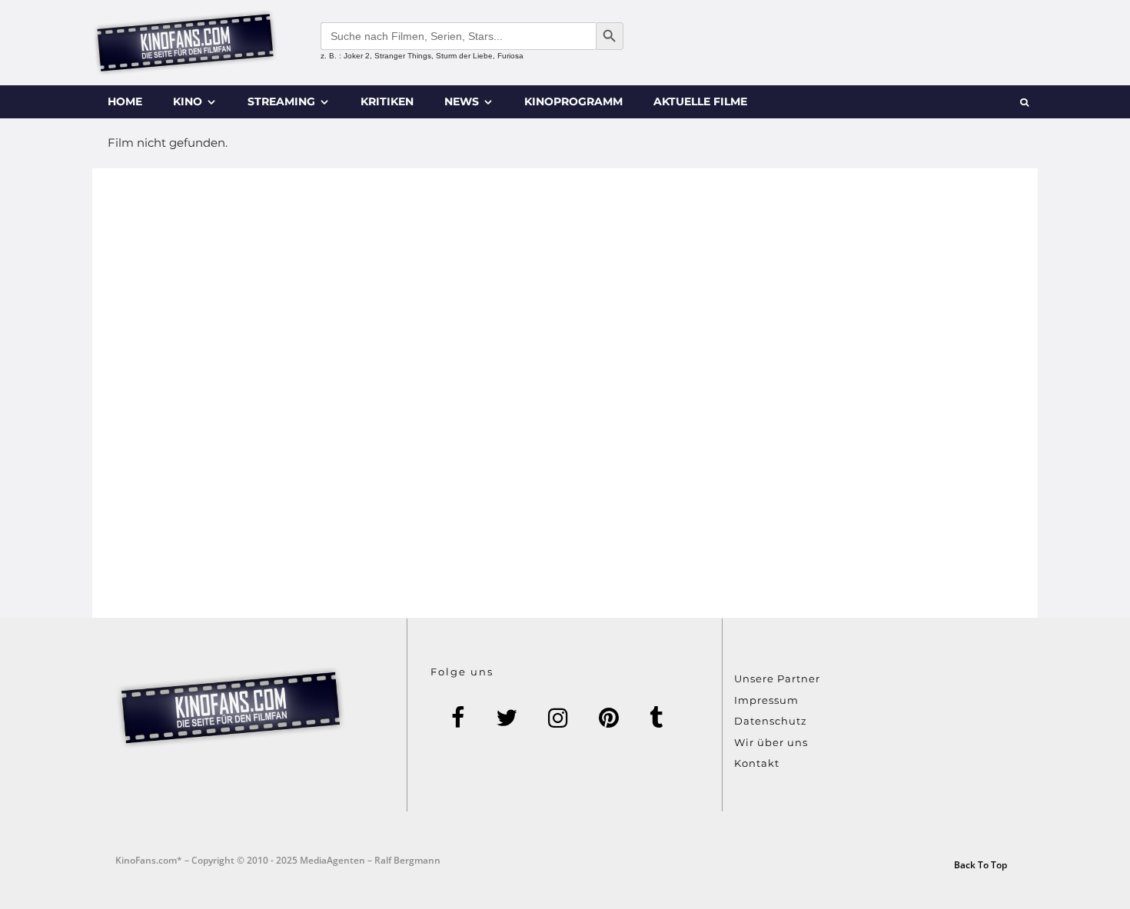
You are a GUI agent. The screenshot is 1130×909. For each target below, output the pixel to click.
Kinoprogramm (573, 101)
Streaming (281, 101)
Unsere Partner (777, 678)
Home (125, 101)
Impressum (766, 700)
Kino (187, 101)
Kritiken (387, 101)
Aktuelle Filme (700, 101)
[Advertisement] (565, 393)
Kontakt (756, 763)
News (461, 101)
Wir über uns (771, 742)
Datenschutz (770, 721)
